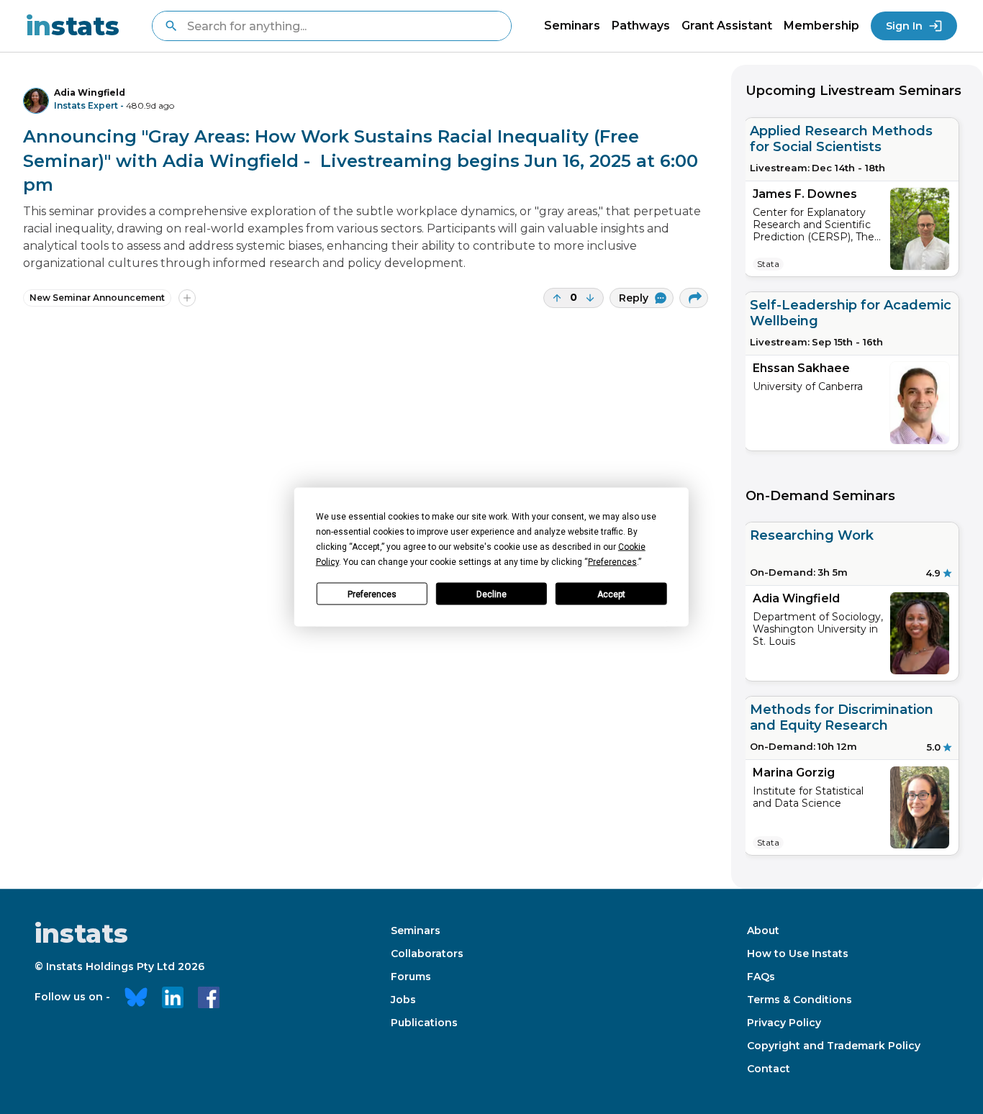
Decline (491, 594)
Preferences (372, 594)
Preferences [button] (612, 562)
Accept (611, 594)
